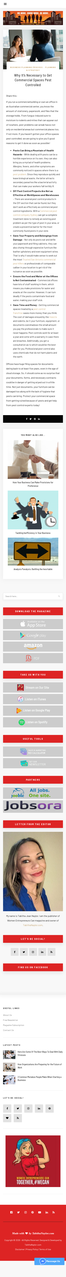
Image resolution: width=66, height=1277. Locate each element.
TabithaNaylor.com (33, 925)
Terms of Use (45, 1249)
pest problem (19, 174)
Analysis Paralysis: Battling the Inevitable (33, 569)
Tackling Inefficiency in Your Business (33, 532)
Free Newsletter (10, 1020)
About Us (7, 1015)
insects (53, 317)
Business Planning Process (26, 67)
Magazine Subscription (13, 1025)
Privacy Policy (32, 1249)
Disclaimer (20, 1249)
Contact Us (8, 1030)
